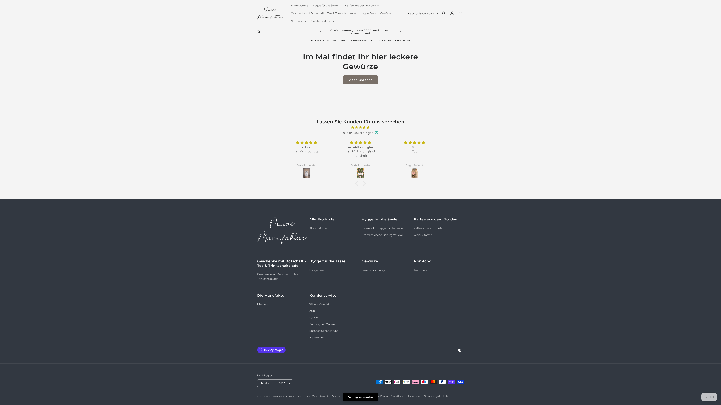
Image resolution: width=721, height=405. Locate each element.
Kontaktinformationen (392, 396)
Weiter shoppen (360, 80)
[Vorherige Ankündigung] (320, 31)
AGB (312, 311)
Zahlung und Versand (322, 324)
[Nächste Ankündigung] (400, 31)
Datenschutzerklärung (323, 330)
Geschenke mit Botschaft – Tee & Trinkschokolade (279, 276)
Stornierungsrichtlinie (436, 396)
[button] (326, 5)
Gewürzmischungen (374, 270)
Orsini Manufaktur (276, 396)
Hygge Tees (316, 270)
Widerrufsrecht (319, 304)
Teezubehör (421, 270)
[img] (360, 127)
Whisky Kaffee (423, 235)
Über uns (263, 304)
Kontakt (314, 317)
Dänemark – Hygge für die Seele (382, 228)
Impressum (316, 337)
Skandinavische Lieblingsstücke (382, 235)
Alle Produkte (318, 228)
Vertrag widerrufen (360, 397)
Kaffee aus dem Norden (429, 228)
